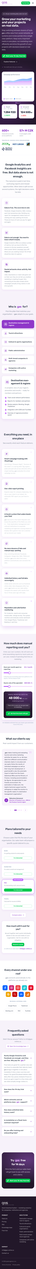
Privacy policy (16, 1264)
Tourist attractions (25, 1223)
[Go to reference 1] (15, 810)
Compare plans (17, 915)
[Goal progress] (20, 102)
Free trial (5, 1230)
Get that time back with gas (19, 713)
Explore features (9, 62)
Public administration (26, 1232)
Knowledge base (7, 1227)
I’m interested (18, 858)
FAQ (3, 1224)
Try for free (25, 3)
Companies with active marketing (26, 1241)
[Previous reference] (10, 810)
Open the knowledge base (18, 1046)
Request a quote (18, 944)
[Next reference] (25, 810)
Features (4, 1218)
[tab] (18, 324)
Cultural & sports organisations (24, 1228)
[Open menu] (33, 3)
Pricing (4, 1221)
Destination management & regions (26, 1220)
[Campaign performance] (16, 102)
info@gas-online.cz (26, 949)
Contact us (5, 1253)
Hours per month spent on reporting (13, 668)
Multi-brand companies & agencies (25, 1236)
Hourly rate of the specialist (13, 683)
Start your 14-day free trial (15, 56)
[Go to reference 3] (19, 810)
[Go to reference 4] (21, 810)
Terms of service (6, 1264)
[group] (18, 777)
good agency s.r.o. (11, 1261)
